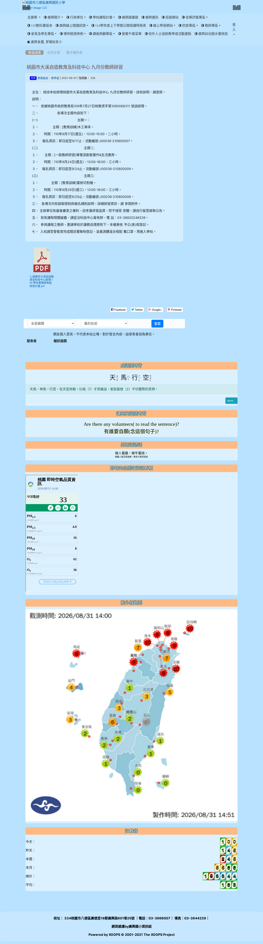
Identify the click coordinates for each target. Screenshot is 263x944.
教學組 (55, 78)
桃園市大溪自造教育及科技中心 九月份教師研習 (75, 67)
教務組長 (43, 78)
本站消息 (34, 52)
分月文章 (53, 52)
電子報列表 (74, 52)
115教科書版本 (41, 25)
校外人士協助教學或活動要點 (169, 33)
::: (26, 47)
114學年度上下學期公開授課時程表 (120, 25)
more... (231, 400)
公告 (33, 78)
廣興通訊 (151, 17)
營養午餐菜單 (131, 33)
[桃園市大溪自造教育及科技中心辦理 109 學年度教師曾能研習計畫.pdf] (42, 260)
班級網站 (172, 17)
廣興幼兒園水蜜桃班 (212, 33)
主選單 (32, 17)
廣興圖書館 (129, 17)
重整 (157, 324)
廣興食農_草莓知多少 (46, 41)
